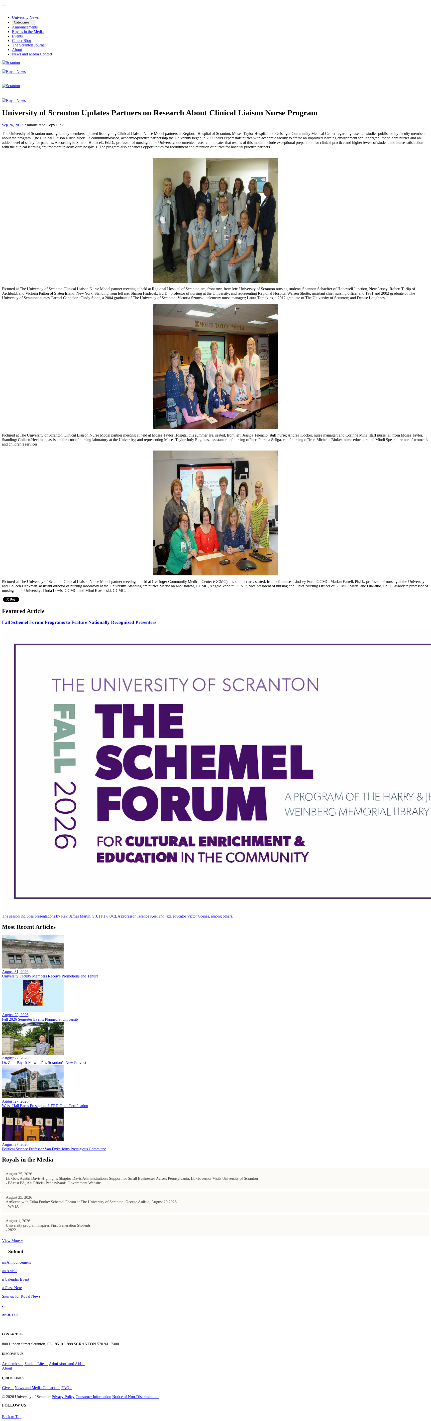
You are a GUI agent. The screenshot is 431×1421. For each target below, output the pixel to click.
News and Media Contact (32, 54)
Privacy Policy (63, 1397)
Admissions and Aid (65, 1364)
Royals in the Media (28, 31)
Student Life (34, 1364)
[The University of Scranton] (11, 62)
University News (25, 17)
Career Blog (21, 40)
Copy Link (55, 125)
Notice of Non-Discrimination (135, 1397)
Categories (22, 22)
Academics (11, 1364)
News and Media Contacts (36, 1388)
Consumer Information (93, 1397)
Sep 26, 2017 (12, 125)
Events (17, 36)
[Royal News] (14, 71)
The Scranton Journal (29, 45)
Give (6, 1388)
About (17, 49)
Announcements (25, 27)
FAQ (65, 1388)
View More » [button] (12, 1240)
